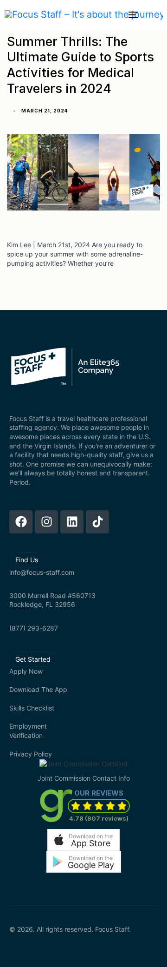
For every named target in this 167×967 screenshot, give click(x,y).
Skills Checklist (31, 708)
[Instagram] (46, 521)
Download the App (38, 689)
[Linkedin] (72, 521)
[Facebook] (20, 521)
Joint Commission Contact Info (84, 778)
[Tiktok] (97, 521)
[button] (83, 840)
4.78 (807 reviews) (98, 818)
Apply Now (26, 671)
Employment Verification (28, 730)
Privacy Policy (30, 754)
